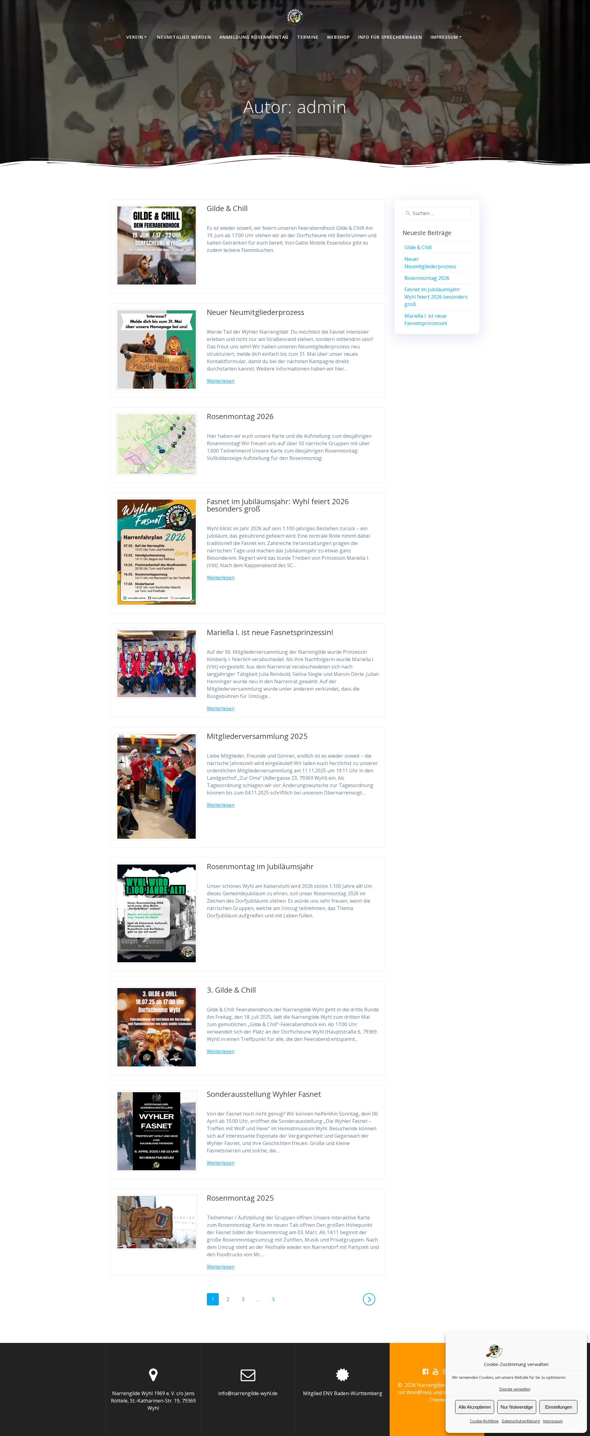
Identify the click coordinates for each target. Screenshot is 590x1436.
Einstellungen (558, 1407)
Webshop (338, 37)
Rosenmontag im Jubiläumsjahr (260, 866)
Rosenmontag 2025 (240, 1198)
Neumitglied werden (184, 37)
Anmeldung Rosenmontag (254, 37)
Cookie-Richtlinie (484, 1421)
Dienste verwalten (514, 1389)
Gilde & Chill (227, 208)
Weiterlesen (220, 381)
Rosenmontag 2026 (240, 416)
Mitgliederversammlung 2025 (257, 736)
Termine (308, 37)
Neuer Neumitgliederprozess (255, 312)
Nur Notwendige (517, 1407)
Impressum (553, 1421)
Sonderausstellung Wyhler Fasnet (264, 1094)
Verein (134, 37)
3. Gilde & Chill (231, 990)
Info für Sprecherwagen (390, 37)
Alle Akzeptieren (474, 1407)
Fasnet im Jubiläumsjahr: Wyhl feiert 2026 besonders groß (278, 505)
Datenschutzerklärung (521, 1421)
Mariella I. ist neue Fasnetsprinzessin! (270, 632)
